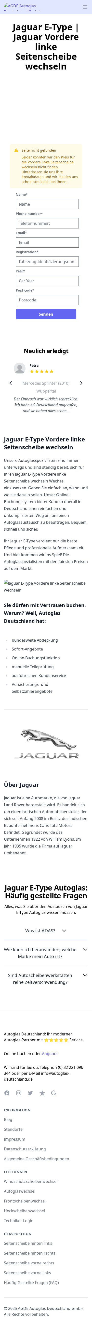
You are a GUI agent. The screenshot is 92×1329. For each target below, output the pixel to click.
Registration (27, 252)
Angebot (50, 1053)
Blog (8, 1119)
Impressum (14, 1139)
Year (20, 271)
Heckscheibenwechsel (24, 1211)
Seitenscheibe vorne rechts (29, 1263)
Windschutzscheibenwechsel (30, 1181)
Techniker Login (18, 1220)
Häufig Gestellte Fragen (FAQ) (31, 1282)
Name (22, 194)
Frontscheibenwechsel (25, 1201)
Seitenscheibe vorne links (27, 1272)
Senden (46, 314)
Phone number (29, 213)
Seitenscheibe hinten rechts (29, 1253)
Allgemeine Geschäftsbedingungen (36, 1158)
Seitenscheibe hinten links (28, 1243)
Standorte (13, 1129)
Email (21, 232)
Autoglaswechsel (19, 1191)
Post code (25, 290)
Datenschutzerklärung (25, 1149)
